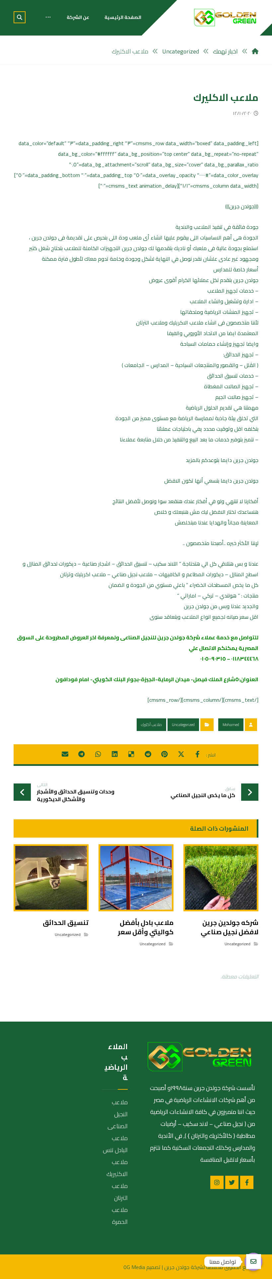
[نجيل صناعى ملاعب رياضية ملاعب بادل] (225, 17)
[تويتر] (231, 1182)
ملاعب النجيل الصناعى (117, 1114)
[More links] (48, 17)
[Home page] (255, 51)
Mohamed (231, 724)
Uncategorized (183, 724)
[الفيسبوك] (246, 1182)
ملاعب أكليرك (151, 724)
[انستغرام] (217, 1182)
